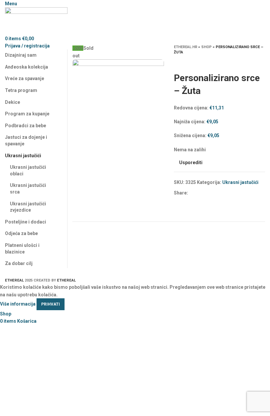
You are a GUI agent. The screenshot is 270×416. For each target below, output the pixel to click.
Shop (206, 47)
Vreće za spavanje (24, 78)
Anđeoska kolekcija (26, 67)
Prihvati (50, 304)
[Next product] (261, 61)
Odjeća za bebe (21, 233)
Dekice (12, 102)
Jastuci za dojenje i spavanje (26, 140)
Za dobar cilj (19, 263)
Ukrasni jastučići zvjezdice (28, 207)
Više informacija (18, 304)
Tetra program (21, 90)
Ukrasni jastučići (240, 182)
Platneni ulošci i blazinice (22, 248)
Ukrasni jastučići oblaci (28, 170)
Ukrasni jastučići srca (28, 188)
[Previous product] (248, 61)
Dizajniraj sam (21, 55)
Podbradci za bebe (25, 125)
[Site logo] (36, 20)
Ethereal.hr (185, 47)
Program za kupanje (27, 113)
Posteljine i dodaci (25, 221)
